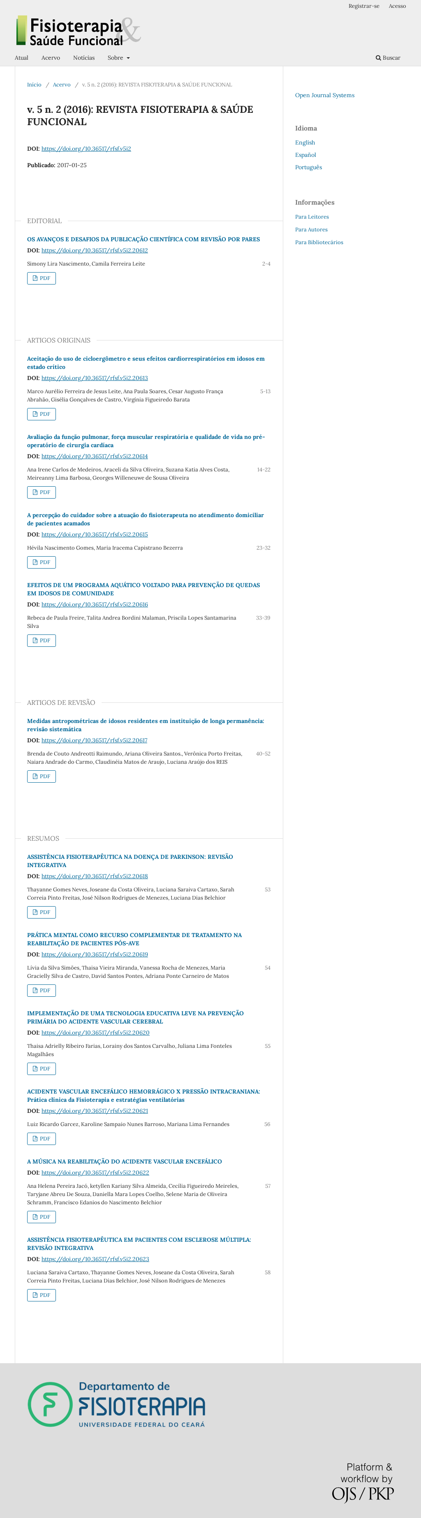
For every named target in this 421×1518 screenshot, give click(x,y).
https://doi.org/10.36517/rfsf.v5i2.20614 (95, 456)
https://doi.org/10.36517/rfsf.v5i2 (86, 148)
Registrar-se (364, 5)
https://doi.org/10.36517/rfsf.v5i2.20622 (95, 1172)
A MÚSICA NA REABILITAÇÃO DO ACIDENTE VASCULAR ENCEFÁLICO (124, 1161)
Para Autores (311, 229)
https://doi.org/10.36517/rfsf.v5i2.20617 (94, 740)
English (305, 142)
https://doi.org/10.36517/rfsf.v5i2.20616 (95, 604)
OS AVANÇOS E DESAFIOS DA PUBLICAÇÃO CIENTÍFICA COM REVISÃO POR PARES (143, 239)
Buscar (390, 57)
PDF (44, 278)
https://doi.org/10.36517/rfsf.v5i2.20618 (95, 876)
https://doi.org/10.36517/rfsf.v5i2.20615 (95, 534)
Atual (21, 57)
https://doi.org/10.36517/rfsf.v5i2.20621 (95, 1111)
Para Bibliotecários (319, 242)
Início (34, 84)
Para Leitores (312, 216)
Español (305, 155)
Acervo (51, 57)
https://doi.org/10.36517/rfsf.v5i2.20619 (95, 954)
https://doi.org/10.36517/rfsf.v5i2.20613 (95, 378)
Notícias (84, 57)
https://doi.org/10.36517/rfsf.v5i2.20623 (95, 1259)
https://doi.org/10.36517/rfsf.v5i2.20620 (96, 1032)
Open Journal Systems (324, 95)
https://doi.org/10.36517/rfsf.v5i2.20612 (95, 250)
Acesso (397, 5)
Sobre (116, 57)
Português (308, 167)
